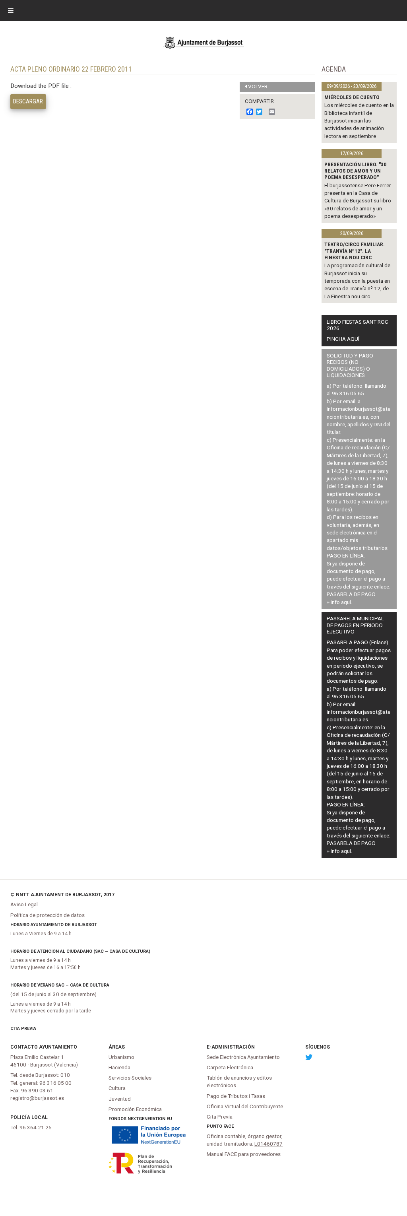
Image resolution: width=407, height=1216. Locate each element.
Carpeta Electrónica (230, 1067)
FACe (228, 1126)
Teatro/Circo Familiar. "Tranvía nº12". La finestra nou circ (354, 250)
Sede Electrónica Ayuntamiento (243, 1057)
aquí (346, 602)
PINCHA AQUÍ (343, 339)
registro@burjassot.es (37, 1098)
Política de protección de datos (47, 915)
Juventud (120, 1099)
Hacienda (119, 1067)
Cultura (117, 1088)
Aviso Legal (24, 904)
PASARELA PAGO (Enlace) (357, 642)
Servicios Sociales (130, 1077)
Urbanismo (121, 1057)
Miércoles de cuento (352, 97)
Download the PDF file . (41, 85)
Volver (257, 86)
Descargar (28, 101)
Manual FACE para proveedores (244, 1154)
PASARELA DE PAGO (351, 594)
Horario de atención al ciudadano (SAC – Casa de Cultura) (80, 951)
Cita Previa (23, 1028)
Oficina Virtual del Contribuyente (245, 1106)
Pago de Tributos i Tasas (236, 1096)
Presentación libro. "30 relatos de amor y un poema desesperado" (355, 171)
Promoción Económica (135, 1109)
